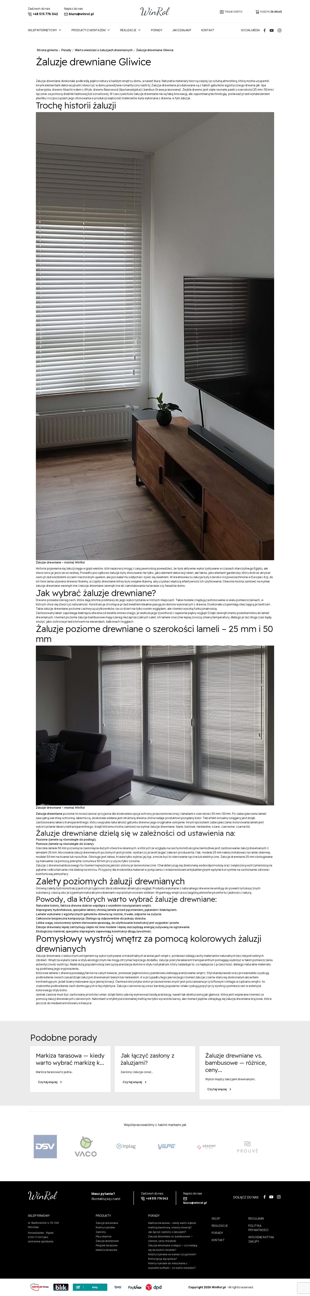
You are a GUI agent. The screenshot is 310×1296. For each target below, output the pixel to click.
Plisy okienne (103, 1236)
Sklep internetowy (42, 30)
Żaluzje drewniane (49, 814)
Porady (156, 30)
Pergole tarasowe (107, 1245)
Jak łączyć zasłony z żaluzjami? (167, 1232)
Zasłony (101, 1232)
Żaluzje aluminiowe (107, 1241)
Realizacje (128, 30)
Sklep (216, 1218)
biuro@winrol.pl (81, 14)
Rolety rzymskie (105, 1227)
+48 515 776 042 (45, 14)
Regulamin (256, 1218)
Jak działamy (181, 30)
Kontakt (207, 30)
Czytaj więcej (48, 1082)
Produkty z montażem (88, 30)
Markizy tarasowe (106, 1250)
